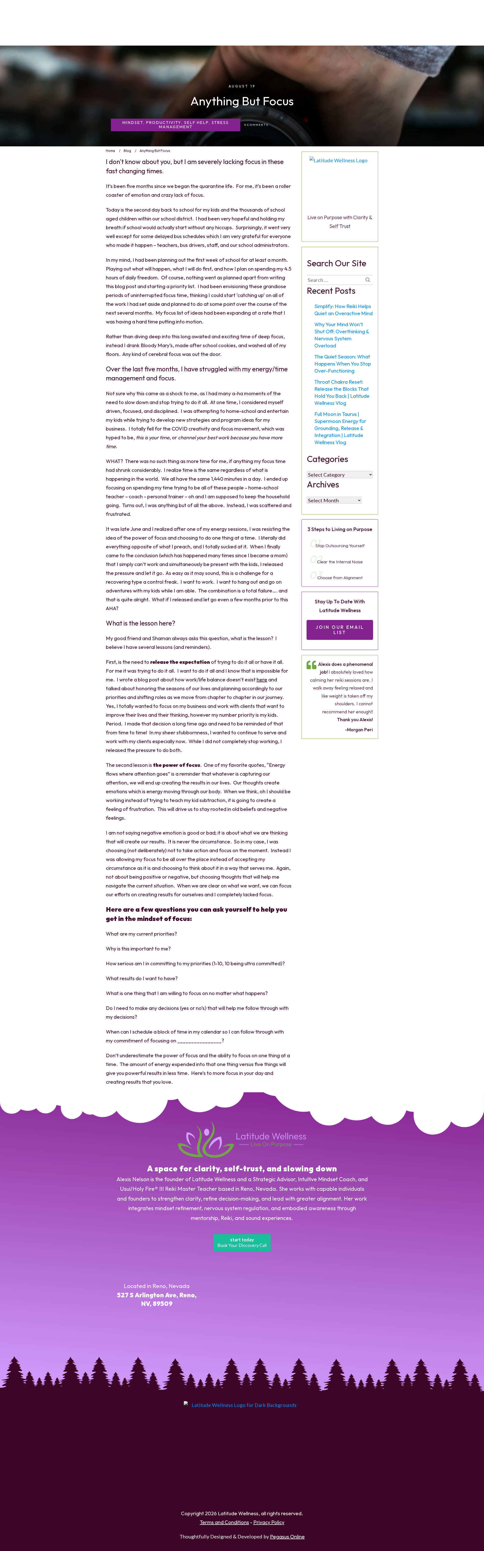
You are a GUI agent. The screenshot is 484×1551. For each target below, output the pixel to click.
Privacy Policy (268, 1522)
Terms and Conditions (224, 1522)
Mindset (132, 122)
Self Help (196, 122)
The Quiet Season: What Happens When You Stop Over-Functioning (342, 363)
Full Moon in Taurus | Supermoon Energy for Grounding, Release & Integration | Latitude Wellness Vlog (340, 428)
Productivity (163, 122)
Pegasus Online (287, 1536)
